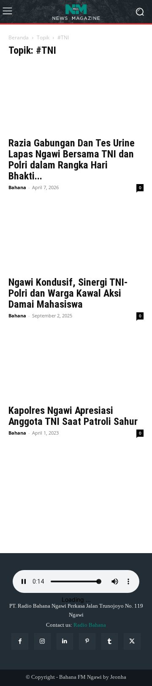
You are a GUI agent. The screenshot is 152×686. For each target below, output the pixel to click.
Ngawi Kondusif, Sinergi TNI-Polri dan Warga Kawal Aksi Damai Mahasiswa (68, 293)
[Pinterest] (87, 641)
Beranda (18, 37)
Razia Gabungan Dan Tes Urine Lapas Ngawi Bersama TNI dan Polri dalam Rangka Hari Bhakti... (71, 159)
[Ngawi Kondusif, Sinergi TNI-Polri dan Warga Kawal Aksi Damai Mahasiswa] (76, 237)
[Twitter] (132, 641)
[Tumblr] (109, 641)
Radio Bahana (89, 625)
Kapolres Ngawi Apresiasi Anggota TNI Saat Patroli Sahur (73, 416)
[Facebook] (19, 641)
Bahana (17, 187)
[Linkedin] (65, 641)
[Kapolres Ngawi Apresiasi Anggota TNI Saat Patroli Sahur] (76, 366)
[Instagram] (42, 641)
